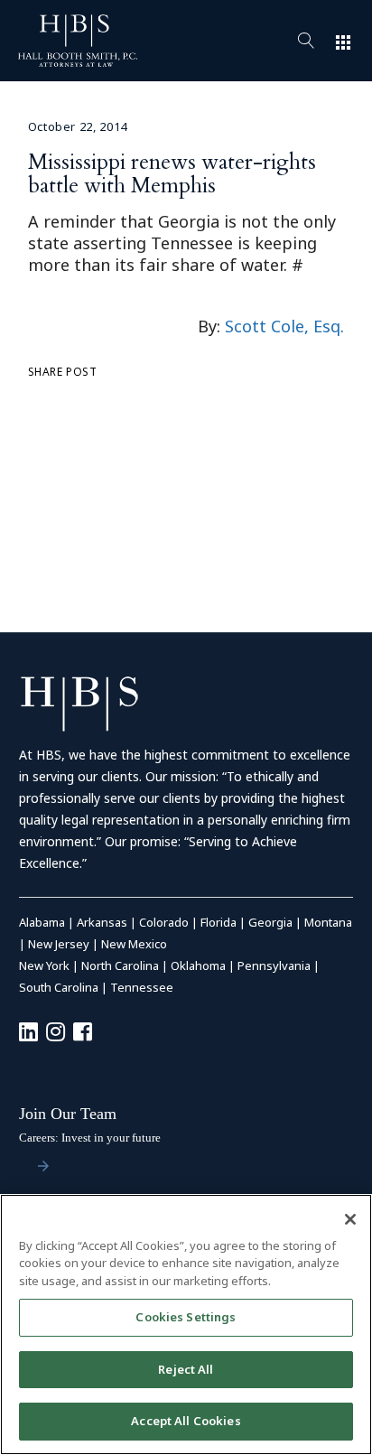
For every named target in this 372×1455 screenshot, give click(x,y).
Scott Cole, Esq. (284, 326)
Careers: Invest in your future (90, 1137)
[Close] (350, 1219)
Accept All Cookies (185, 1421)
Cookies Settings (185, 1317)
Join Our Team (67, 1114)
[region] (186, 1324)
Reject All (185, 1369)
